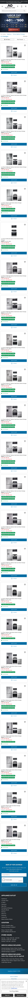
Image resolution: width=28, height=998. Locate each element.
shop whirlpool (14, 29)
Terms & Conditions (14, 976)
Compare (15, 75)
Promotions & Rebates (6, 908)
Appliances (9, 34)
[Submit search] (24, 11)
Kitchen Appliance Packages (19, 34)
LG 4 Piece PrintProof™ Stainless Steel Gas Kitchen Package (13, 131)
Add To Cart (14, 72)
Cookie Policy (14, 988)
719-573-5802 (9, 930)
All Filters (8, 39)
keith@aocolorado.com (10, 931)
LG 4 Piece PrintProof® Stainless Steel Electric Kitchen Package (13, 275)
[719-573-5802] (21, 6)
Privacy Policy (14, 978)
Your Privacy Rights (13, 991)
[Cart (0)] (25, 6)
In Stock (3, 902)
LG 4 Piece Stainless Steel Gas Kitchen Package (10, 805)
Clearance (3, 904)
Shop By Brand (5, 910)
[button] (2, 6)
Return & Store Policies (7, 919)
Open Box (3, 906)
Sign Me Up (14, 885)
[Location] (17, 6)
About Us (3, 913)
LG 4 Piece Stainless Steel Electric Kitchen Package (11, 202)
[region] (14, 988)
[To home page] (10, 6)
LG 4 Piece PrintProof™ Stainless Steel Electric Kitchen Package (13, 95)
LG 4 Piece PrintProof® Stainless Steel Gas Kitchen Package (13, 59)
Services (3, 911)
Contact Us (4, 917)
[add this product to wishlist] (25, 45)
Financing (3, 915)
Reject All (7, 995)
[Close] (26, 981)
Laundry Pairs (4, 900)
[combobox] (20, 39)
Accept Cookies (20, 995)
